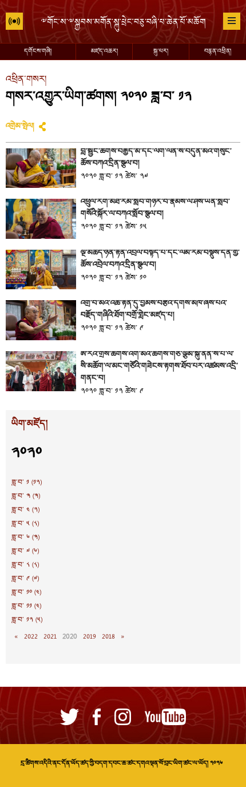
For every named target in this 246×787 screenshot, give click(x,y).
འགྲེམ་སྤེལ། (20, 126)
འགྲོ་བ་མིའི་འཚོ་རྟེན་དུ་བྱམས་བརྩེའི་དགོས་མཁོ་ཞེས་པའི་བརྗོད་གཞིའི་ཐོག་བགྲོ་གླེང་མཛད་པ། (154, 309)
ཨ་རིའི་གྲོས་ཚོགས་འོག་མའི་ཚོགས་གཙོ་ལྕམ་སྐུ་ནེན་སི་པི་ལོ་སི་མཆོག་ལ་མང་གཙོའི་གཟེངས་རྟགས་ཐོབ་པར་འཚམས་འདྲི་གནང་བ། (159, 366)
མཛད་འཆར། (104, 51)
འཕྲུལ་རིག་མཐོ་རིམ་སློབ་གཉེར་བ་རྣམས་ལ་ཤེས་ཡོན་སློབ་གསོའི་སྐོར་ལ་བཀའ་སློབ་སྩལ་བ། (155, 208)
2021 (50, 637)
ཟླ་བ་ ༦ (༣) (25, 538)
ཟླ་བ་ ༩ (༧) (25, 579)
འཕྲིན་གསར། (26, 80)
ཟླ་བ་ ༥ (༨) (25, 524)
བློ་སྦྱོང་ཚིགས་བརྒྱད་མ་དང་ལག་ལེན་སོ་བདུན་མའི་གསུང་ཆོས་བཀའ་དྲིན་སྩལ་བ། (156, 158)
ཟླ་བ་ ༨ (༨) (25, 565)
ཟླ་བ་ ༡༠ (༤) (26, 593)
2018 (108, 637)
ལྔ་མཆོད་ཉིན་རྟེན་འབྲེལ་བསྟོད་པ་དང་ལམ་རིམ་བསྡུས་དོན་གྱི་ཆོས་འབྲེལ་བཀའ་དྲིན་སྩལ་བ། (160, 259)
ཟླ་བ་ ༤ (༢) (25, 510)
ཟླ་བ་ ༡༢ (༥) (26, 620)
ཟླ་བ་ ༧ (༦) (25, 551)
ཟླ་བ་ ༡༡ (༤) (26, 606)
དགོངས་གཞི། (37, 51)
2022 (31, 637)
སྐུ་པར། (160, 51)
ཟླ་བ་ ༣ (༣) (25, 496)
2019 (89, 637)
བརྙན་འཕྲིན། (217, 51)
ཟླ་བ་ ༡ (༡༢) (26, 483)
